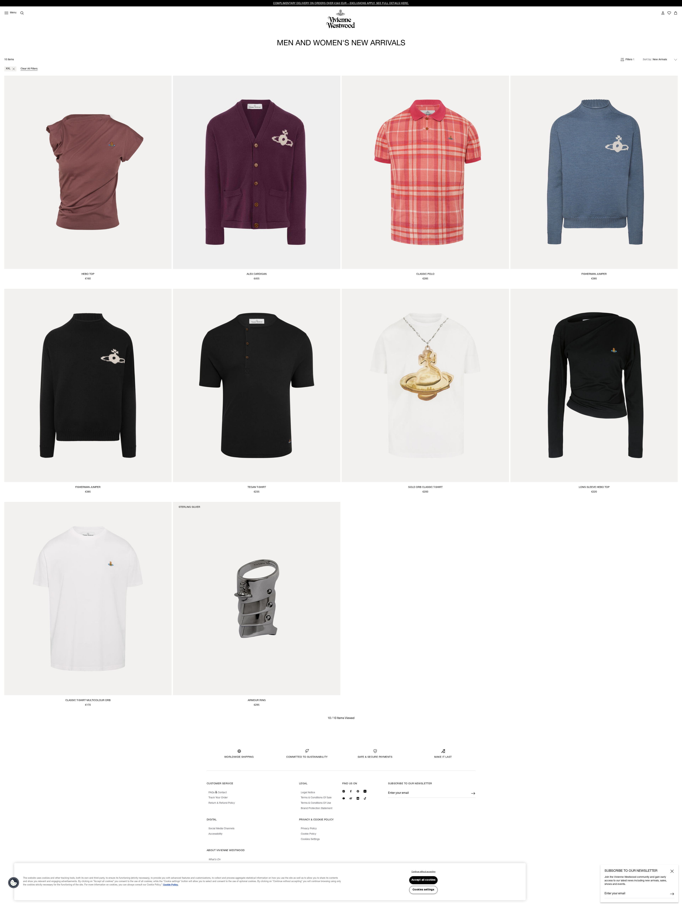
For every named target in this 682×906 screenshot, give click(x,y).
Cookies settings (423, 890)
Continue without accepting (423, 872)
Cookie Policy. (170, 885)
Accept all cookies (423, 880)
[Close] (672, 871)
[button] (13, 882)
